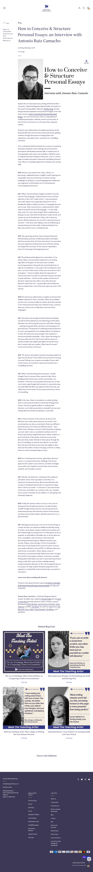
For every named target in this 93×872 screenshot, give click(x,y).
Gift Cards (31, 837)
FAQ (52, 822)
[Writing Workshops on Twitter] (82, 779)
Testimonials (54, 802)
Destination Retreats (31, 829)
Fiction (30, 804)
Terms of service (56, 838)
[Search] (84, 8)
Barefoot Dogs (48, 109)
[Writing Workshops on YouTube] (89, 779)
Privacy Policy (54, 834)
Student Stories (32, 834)
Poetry (30, 811)
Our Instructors (55, 806)
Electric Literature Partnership (55, 810)
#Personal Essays (8, 38)
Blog (19, 23)
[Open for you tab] (88, 866)
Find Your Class (32, 800)
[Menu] (4, 8)
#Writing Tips (6, 40)
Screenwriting (32, 818)
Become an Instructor (54, 826)
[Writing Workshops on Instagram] (85, 779)
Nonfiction (31, 807)
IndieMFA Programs (33, 825)
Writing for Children (33, 814)
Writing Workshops (12, 779)
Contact (53, 818)
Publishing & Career (33, 821)
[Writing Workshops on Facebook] (78, 779)
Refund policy (54, 831)
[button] (88, 8)
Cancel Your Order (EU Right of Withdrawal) (56, 843)
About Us (53, 799)
